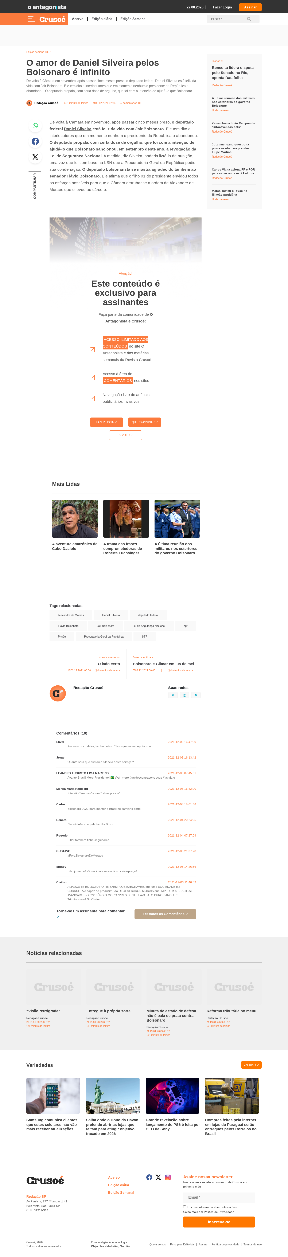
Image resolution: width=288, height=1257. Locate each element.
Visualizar (219, 61)
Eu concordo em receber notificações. (211, 1207)
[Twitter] (158, 1177)
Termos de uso (253, 1244)
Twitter (35, 157)
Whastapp (35, 125)
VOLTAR (126, 435)
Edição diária (102, 19)
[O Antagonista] (47, 7)
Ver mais (250, 1065)
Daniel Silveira (78, 129)
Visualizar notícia (65, 502)
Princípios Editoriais (182, 1244)
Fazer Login (222, 7)
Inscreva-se (219, 1222)
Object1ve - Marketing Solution (111, 1246)
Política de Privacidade (219, 1212)
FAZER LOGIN (105, 422)
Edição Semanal (133, 19)
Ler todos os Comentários (163, 914)
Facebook (35, 141)
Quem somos (157, 1244)
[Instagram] (168, 1177)
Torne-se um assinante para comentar (90, 911)
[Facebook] (149, 1177)
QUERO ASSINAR (143, 422)
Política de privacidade (225, 1244)
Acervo (77, 19)
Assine (203, 1244)
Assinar (250, 7)
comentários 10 (131, 103)
